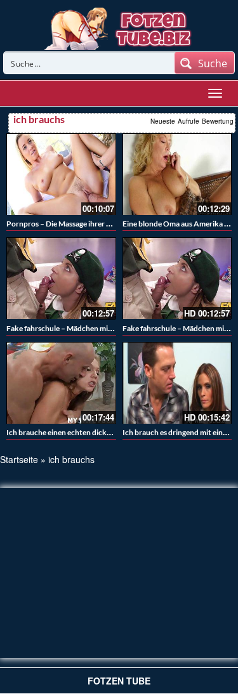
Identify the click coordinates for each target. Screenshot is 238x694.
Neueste (162, 121)
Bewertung (218, 121)
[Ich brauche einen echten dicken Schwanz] (61, 383)
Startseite (19, 459)
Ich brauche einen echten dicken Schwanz (76, 432)
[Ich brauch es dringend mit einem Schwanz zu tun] (177, 383)
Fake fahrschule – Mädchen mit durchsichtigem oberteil (99, 328)
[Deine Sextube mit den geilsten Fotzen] (119, 27)
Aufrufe (188, 121)
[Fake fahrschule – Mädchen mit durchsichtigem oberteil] (61, 278)
